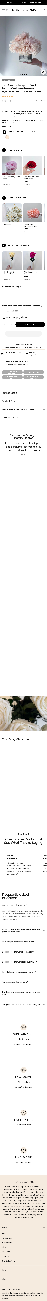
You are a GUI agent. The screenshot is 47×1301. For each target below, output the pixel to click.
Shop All (5, 1256)
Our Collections (9, 1261)
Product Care (23, 401)
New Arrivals (7, 1238)
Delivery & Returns (23, 418)
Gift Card (6, 1251)
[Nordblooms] (24, 1182)
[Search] (39, 10)
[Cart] (44, 10)
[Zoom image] (43, 72)
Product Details (23, 393)
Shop (4, 1227)
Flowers (5, 1233)
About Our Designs (23, 1087)
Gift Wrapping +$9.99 (16, 317)
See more (6, 184)
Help (4, 1270)
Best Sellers (7, 1242)
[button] (7, 96)
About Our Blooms (23, 1162)
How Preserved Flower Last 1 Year (23, 409)
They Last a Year (23, 1124)
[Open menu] (3, 10)
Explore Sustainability (23, 1044)
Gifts (4, 1247)
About (5, 1279)
